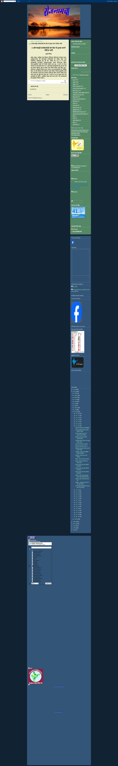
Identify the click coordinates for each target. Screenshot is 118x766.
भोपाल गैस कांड (76, 107)
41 (75, 211)
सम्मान (74, 118)
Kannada (85, 131)
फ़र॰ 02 (77, 514)
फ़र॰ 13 (77, 502)
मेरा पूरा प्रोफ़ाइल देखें (77, 231)
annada (85, 185)
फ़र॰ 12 (77, 504)
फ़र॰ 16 (77, 496)
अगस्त (75, 399)
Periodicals (35, 563)
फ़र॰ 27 (77, 415)
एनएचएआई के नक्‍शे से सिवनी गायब (80, 92)
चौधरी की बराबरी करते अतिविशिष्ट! (82, 427)
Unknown (75, 229)
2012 (74, 521)
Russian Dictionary (37, 581)
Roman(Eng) (74, 130)
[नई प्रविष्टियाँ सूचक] (76, 202)
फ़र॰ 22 (77, 423)
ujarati (80, 184)
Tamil (81, 131)
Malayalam (74, 133)
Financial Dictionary (37, 555)
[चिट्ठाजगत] (74, 178)
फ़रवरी (75, 411)
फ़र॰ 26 (77, 417)
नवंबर (75, 393)
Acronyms (35, 557)
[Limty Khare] (72, 243)
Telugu (78, 131)
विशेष (74, 116)
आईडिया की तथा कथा (77, 94)
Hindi (78, 133)
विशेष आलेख (75, 97)
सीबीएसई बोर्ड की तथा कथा (78, 111)
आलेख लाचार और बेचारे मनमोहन (79, 114)
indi (78, 187)
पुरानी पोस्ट (65, 94)
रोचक (74, 122)
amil (81, 185)
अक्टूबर (76, 395)
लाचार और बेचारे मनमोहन (78, 88)
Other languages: (36, 566)
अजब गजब (75, 105)
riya (87, 184)
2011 (74, 523)
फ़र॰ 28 (77, 413)
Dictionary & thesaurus (38, 551)
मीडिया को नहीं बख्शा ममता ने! (81, 446)
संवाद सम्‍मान (75, 124)
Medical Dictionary (37, 552)
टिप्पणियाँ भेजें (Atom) (37, 98)
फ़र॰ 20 (77, 490)
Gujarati (80, 130)
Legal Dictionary (36, 554)
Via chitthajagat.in (75, 135)
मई (75, 405)
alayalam (74, 187)
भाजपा (74, 103)
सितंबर (75, 397)
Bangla (84, 130)
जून (75, 403)
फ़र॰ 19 (77, 492)
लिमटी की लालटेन (76, 86)
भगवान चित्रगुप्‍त (76, 120)
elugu (78, 185)
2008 (74, 530)
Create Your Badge (75, 244)
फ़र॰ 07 (77, 510)
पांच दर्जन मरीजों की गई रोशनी (81, 444)
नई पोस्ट (30, 94)
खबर (65, 82)
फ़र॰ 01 (77, 516)
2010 (74, 526)
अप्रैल (75, 407)
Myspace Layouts (84, 75)
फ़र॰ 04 (77, 512)
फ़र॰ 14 (77, 500)
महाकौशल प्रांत (76, 109)
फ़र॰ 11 (77, 506)
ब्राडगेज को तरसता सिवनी (78, 99)
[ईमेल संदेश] (64, 80)
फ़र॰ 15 (77, 498)
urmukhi (73, 185)
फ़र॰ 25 (77, 419)
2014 (74, 389)
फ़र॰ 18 (77, 494)
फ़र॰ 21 (77, 426)
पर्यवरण (74, 84)
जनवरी (75, 519)
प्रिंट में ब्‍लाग (75, 90)
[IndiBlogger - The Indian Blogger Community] (77, 150)
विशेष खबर (75, 101)
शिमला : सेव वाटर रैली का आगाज (82, 458)
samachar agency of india (79, 43)
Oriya (87, 130)
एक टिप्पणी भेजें (33, 89)
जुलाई (75, 401)
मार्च (75, 409)
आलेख (74, 82)
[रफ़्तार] (30, 668)
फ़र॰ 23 (77, 421)
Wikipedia (35, 561)
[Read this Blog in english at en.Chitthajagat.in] (80, 167)
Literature (35, 565)
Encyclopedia (36, 560)
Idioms (34, 558)
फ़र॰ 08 (77, 508)
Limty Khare (73, 240)
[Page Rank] (75, 156)
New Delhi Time (81, 65)
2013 (74, 391)
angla (84, 184)
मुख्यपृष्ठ (47, 94)
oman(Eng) (74, 184)
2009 (74, 528)
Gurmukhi (73, 131)
